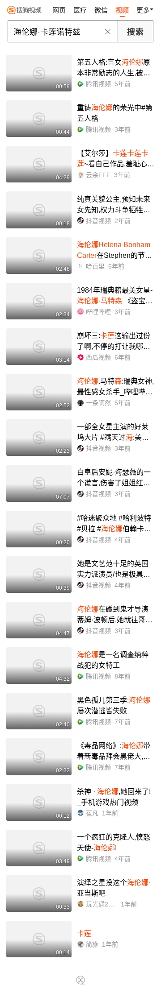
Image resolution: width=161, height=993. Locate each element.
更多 (143, 10)
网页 (59, 10)
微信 (101, 10)
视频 (122, 10)
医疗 (80, 10)
